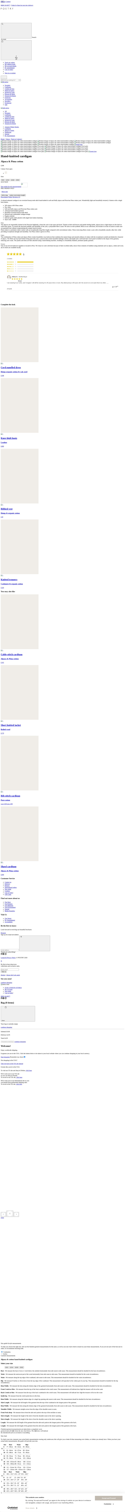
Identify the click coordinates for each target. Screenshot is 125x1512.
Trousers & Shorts (10, 96)
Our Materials (9, 905)
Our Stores (8, 918)
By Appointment (10, 136)
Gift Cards (8, 894)
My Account (8, 989)
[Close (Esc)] (9, 1214)
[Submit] (34, 943)
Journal (7, 134)
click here (29, 1070)
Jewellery (8, 101)
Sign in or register (10, 73)
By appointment (10, 68)
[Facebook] (1, 954)
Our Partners (8, 904)
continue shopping (6, 982)
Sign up (4, 971)
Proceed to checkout (7, 1041)
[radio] (3, 180)
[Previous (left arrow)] (3, 1214)
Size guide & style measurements (11, 186)
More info (5, 192)
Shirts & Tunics (9, 90)
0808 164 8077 (5, 5)
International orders (11, 887)
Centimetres (7, 1352)
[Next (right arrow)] (16, 1214)
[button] (20, 262)
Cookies (7, 891)
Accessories (8, 99)
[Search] (16, 30)
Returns (7, 886)
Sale (6, 104)
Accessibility (9, 922)
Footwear (8, 97)
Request (3, 933)
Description (4, 197)
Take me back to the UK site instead (12, 1063)
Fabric (10, 197)
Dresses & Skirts (10, 94)
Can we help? (9, 69)
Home (3, 139)
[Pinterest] (3, 954)
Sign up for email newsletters (10, 935)
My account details (10, 66)
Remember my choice (17, 1057)
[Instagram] (6, 954)
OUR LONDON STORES (13, 988)
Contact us (8, 882)
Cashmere (8, 129)
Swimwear (8, 103)
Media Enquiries (10, 911)
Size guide (8, 889)
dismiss (3, 975)
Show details (30, 1508)
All (6, 111)
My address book (10, 64)
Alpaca (8, 139)
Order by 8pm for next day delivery (22, 5)
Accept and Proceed (109, 1498)
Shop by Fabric (9, 130)
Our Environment (10, 907)
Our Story (8, 902)
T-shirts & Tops (9, 89)
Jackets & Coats (10, 92)
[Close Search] (4, 77)
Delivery (7, 884)
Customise (107, 1504)
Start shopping (5, 1057)
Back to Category (16, 139)
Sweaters (7, 85)
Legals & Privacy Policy (8, 957)
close (2, 1217)
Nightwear (8, 132)
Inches (5, 1354)
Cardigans (8, 87)
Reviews (16, 197)
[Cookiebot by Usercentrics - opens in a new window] (12, 1508)
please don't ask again (13, 975)
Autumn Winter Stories (12, 127)
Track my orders (10, 62)
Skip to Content (5, 1)
